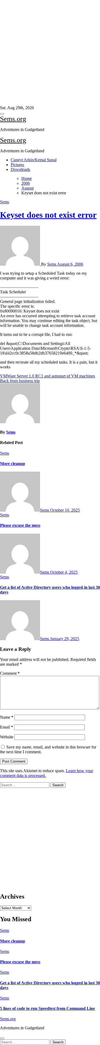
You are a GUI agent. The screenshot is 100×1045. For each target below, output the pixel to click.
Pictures (17, 164)
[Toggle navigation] (2, 114)
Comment (10, 673)
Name (6, 717)
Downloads (20, 169)
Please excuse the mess (20, 525)
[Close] (2, 1038)
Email (6, 727)
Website (6, 737)
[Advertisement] (48, 52)
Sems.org (13, 119)
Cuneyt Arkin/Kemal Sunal (34, 160)
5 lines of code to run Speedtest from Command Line (47, 1008)
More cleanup (12, 463)
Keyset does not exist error (48, 215)
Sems (4, 202)
